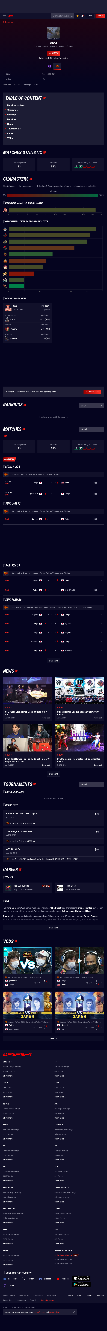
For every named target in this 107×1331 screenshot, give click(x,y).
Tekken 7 (59, 1124)
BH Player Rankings (62, 1150)
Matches (11, 119)
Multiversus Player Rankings (13, 1213)
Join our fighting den (18, 1273)
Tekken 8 (7, 1062)
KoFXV (57, 1208)
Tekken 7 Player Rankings (64, 1130)
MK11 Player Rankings (11, 1255)
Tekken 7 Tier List (61, 1134)
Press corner (21, 1300)
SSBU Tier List (8, 1134)
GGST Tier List (8, 1176)
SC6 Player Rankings (62, 1171)
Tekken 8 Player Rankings (12, 1067)
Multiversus (9, 1208)
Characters (13, 110)
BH (56, 1145)
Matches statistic (16, 105)
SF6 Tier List (59, 1071)
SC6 (56, 1166)
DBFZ (5, 1145)
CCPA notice (51, 1295)
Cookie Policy (38, 1295)
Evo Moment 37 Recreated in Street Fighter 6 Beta (75, 725)
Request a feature (47, 1300)
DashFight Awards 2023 (63, 1259)
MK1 (56, 1104)
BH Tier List (59, 1155)
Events (70, 1295)
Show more (8, 1076)
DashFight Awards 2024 (63, 1255)
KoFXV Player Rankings (63, 1213)
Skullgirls (8, 1187)
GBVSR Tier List (8, 1113)
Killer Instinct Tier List (62, 1197)
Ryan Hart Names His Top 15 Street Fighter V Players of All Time (27, 726)
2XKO (5, 1082)
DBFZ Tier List (8, 1155)
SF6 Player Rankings (62, 1067)
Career (10, 133)
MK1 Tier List (59, 1113)
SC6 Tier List (59, 1176)
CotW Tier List (60, 1087)
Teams (89, 1295)
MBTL (5, 1229)
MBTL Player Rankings (11, 1234)
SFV (56, 1229)
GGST (5, 1166)
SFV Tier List (59, 1239)
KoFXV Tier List (60, 1218)
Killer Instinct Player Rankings (65, 1192)
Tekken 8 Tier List (9, 1071)
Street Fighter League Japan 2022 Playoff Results (75, 678)
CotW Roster (59, 1092)
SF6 (56, 1062)
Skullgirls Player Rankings (12, 1192)
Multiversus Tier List (10, 1218)
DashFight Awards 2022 (63, 1264)
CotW (57, 1082)
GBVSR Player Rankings (11, 1109)
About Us (33, 1300)
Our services (7, 1300)
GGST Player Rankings (11, 1171)
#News (8, 708)
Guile (15, 306)
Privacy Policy (24, 1295)
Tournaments (14, 129)
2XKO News (7, 1092)
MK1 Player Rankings (62, 1109)
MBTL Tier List (8, 1239)
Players (79, 1295)
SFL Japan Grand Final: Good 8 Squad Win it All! (22, 678)
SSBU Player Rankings (11, 1130)
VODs (10, 138)
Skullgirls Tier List (9, 1197)
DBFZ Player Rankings (11, 1150)
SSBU (5, 1124)
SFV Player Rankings (62, 1234)
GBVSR (6, 1104)
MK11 (5, 1250)
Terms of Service (9, 1295)
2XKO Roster (7, 1087)
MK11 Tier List (8, 1260)
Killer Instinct (62, 1187)
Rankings (11, 114)
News (10, 124)
